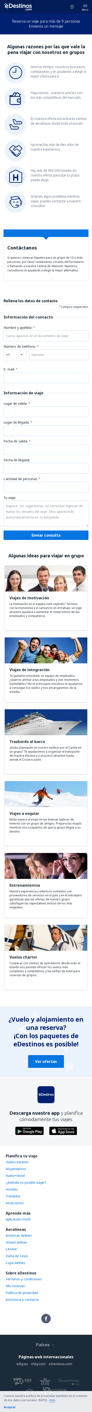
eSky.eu (22, 1364)
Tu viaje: (10, 497)
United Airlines (16, 1242)
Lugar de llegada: (17, 422)
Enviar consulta (46, 535)
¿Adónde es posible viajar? (26, 1182)
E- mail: (10, 369)
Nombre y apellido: (18, 327)
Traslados (13, 1196)
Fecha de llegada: (17, 460)
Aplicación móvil (18, 1219)
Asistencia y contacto (22, 1299)
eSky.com (38, 1364)
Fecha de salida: (16, 441)
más (52, 1400)
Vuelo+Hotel (15, 1175)
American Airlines (19, 1235)
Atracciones (15, 1203)
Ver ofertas (46, 1061)
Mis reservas (15, 1286)
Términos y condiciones (24, 1279)
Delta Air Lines (17, 1256)
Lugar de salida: (16, 403)
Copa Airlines (15, 1263)
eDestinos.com (60, 1364)
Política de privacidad (22, 1292)
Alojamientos (16, 1169)
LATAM (11, 1249)
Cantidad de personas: (21, 479)
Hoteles (12, 1189)
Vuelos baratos (17, 1162)
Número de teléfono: (20, 346)
